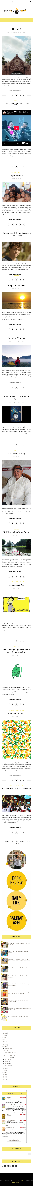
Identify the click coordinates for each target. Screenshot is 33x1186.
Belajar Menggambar (16, 581)
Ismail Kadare (9, 1115)
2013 (4, 1076)
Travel (16, 529)
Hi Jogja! (16, 29)
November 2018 (8, 1057)
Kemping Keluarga (16, 338)
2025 (4, 1033)
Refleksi (16, 646)
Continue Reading (16, 90)
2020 (4, 1043)
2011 (4, 1079)
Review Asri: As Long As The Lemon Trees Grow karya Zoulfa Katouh (18, 968)
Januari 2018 (8, 1067)
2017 (4, 1068)
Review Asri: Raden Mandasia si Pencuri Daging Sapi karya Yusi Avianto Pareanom (19, 992)
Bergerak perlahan (16, 285)
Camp (16, 335)
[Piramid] (3, 1118)
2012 (4, 1078)
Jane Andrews (9, 1105)
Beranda (16, 843)
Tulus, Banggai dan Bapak (16, 103)
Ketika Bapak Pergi (16, 453)
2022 (4, 1039)
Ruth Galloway (9, 1098)
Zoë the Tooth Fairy (10, 1120)
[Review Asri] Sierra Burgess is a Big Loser (14, 1056)
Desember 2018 (8, 1048)
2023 (4, 1037)
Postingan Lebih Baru (10, 841)
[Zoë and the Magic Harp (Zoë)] (3, 1107)
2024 (4, 1035)
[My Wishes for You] (3, 1130)
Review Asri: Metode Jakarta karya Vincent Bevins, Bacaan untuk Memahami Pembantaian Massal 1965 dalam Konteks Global (19, 961)
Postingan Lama (24, 841)
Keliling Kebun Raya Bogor (16, 532)
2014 (4, 1074)
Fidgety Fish (8, 1097)
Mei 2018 (7, 1063)
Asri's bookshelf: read (14, 1093)
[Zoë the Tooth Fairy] (3, 1123)
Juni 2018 (7, 1061)
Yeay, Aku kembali (16, 713)
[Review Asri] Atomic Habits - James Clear (18, 1016)
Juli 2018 (7, 1059)
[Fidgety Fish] (3, 1099)
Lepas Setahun (16, 175)
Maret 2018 (7, 1065)
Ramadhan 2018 (16, 585)
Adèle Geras (8, 1128)
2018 (16, 26)
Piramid (7, 1114)
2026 (4, 1032)
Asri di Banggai (16, 172)
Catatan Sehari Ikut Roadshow (16, 788)
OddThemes (16, 1182)
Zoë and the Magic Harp (11, 1104)
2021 (4, 1041)
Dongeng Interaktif (16, 785)
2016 (4, 1070)
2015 (4, 1072)
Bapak (16, 100)
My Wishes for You (10, 1127)
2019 (4, 1045)
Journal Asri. (18, 1180)
